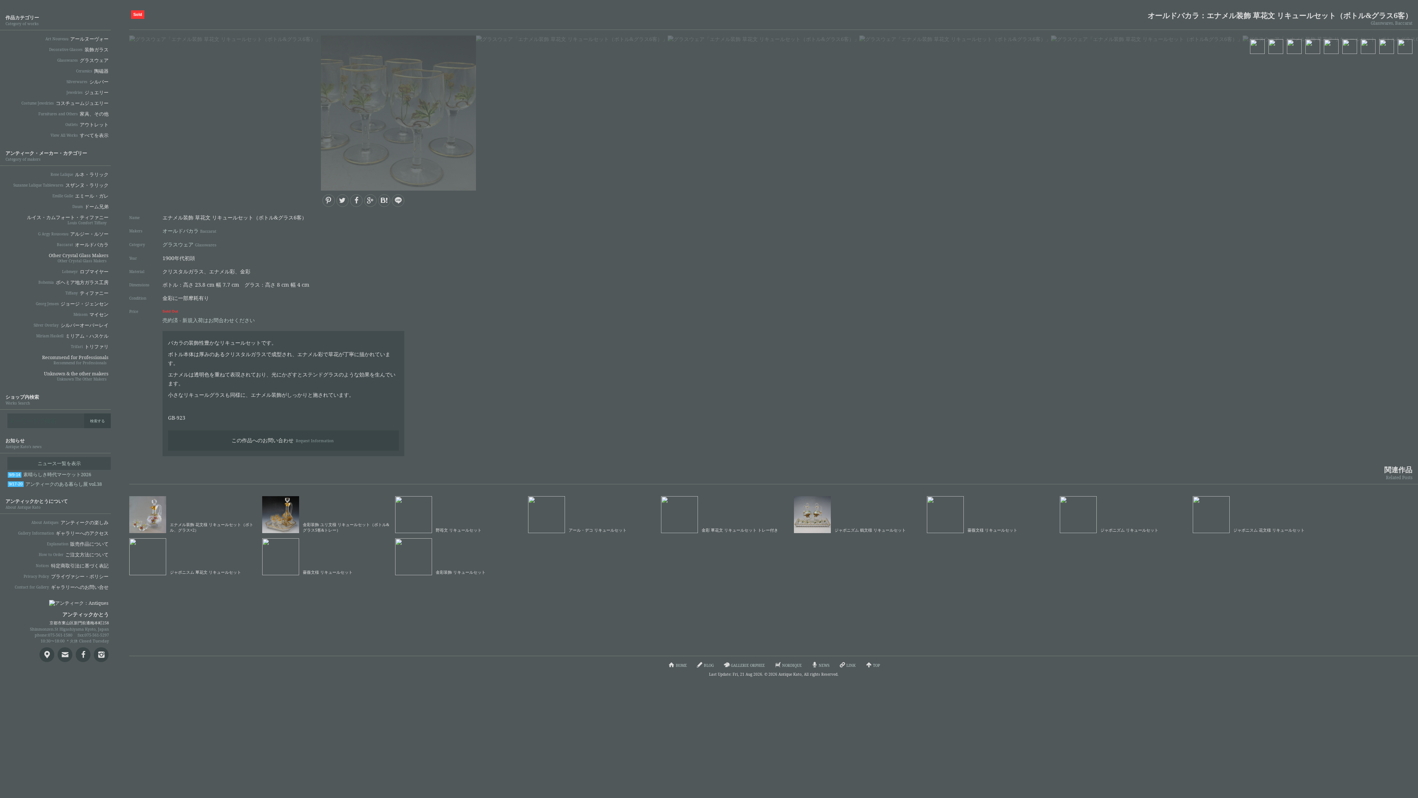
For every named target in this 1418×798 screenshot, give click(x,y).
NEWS (824, 665)
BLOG (709, 665)
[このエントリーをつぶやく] (342, 200)
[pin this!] (328, 200)
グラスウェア (189, 244)
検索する (97, 420)
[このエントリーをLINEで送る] (398, 200)
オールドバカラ (189, 230)
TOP (876, 665)
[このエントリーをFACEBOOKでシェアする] (356, 200)
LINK (851, 665)
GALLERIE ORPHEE (748, 665)
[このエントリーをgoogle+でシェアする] (370, 200)
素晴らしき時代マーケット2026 (50, 474)
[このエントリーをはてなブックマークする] (384, 200)
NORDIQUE (792, 665)
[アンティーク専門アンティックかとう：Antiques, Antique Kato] (66, 601)
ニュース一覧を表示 (59, 463)
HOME (681, 665)
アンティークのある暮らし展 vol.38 (55, 484)
